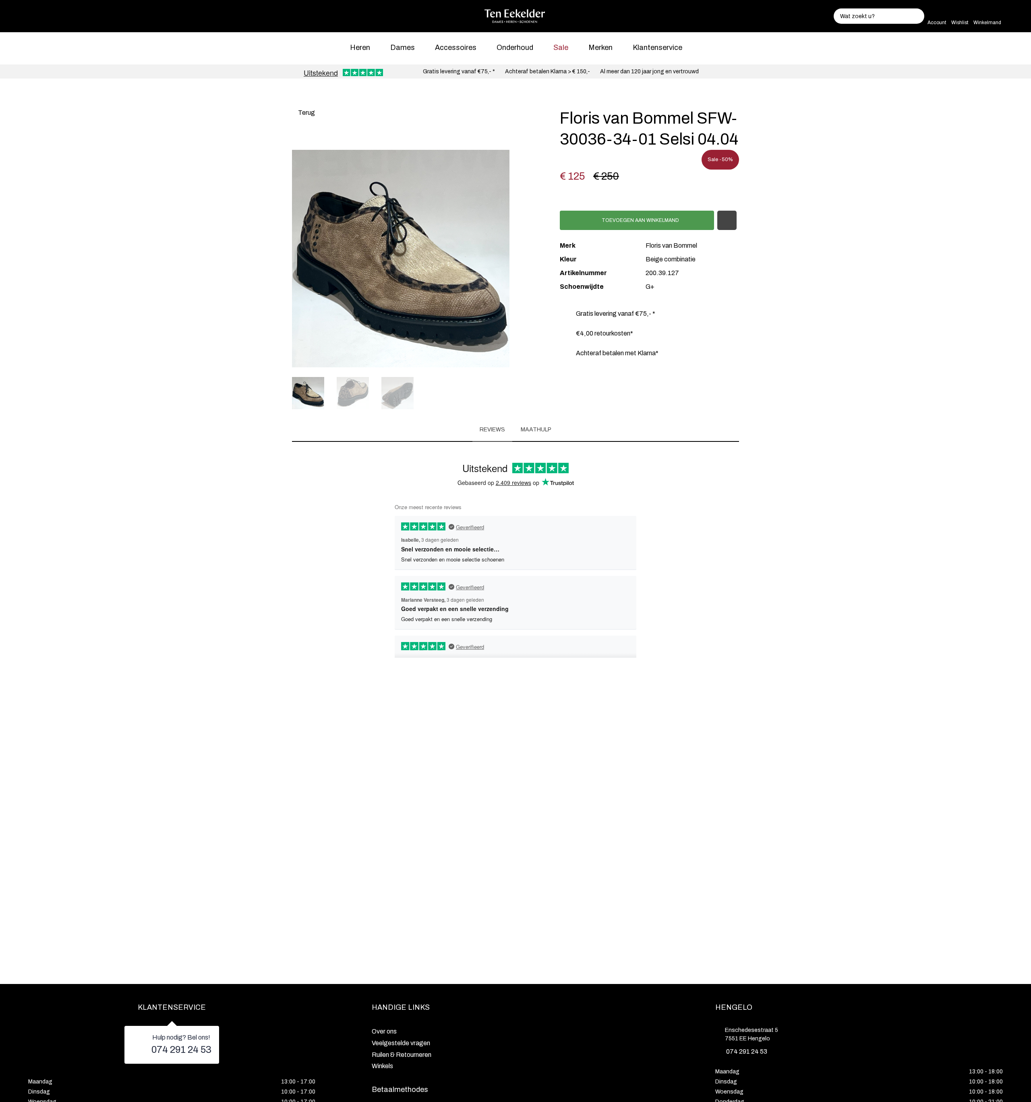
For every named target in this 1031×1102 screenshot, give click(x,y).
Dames (402, 48)
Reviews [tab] (492, 430)
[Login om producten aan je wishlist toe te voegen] (727, 220)
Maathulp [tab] (536, 430)
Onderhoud (515, 48)
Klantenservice (657, 48)
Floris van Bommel (671, 245)
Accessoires (455, 48)
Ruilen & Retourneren (401, 1054)
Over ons (384, 1031)
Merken (600, 48)
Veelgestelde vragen (401, 1043)
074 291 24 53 (181, 1049)
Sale (560, 48)
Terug (306, 112)
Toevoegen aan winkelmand (639, 220)
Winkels (382, 1066)
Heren (360, 48)
